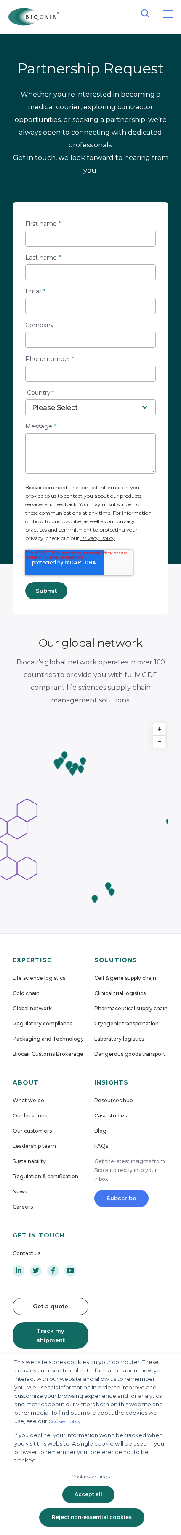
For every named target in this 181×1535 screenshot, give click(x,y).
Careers (23, 1207)
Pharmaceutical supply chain (131, 1008)
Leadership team (34, 1146)
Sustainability (29, 1161)
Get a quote (50, 1306)
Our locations (30, 1115)
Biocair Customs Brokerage (48, 1054)
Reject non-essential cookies (92, 1517)
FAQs (101, 1146)
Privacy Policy (97, 538)
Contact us (26, 1253)
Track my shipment (51, 1335)
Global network (32, 1008)
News (20, 1191)
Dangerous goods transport (129, 1054)
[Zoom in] (159, 729)
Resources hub (113, 1100)
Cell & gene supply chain (125, 978)
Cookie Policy (64, 1421)
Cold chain (26, 993)
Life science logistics (39, 978)
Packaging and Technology (48, 1039)
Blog (100, 1131)
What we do (28, 1100)
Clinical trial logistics (120, 993)
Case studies (110, 1115)
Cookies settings (90, 1476)
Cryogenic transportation (126, 1023)
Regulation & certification (45, 1176)
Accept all (88, 1494)
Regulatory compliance (43, 1023)
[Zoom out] (159, 741)
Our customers (32, 1131)
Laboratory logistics (119, 1039)
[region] (90, 815)
